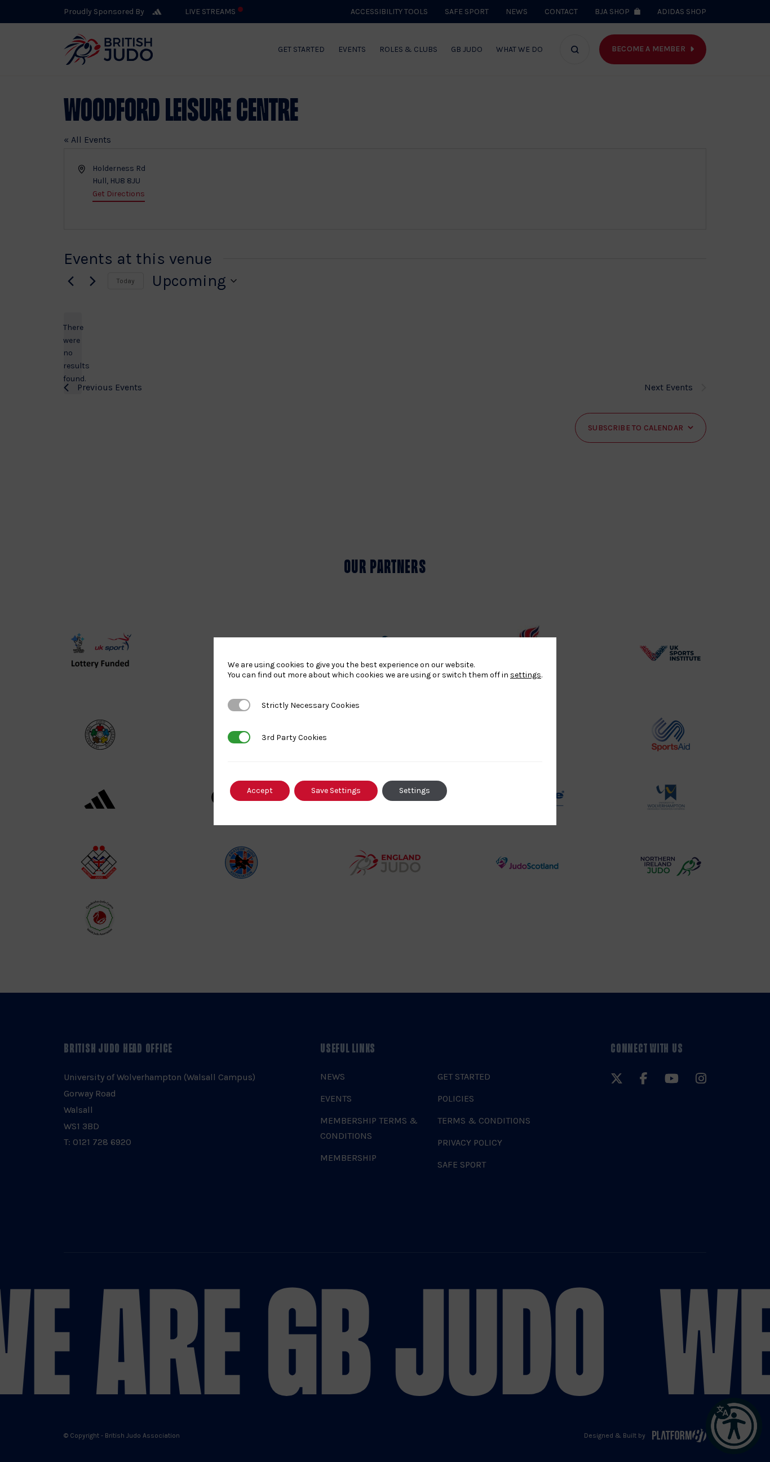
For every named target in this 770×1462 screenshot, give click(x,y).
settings (525, 675)
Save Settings (336, 790)
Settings (414, 790)
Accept (260, 790)
